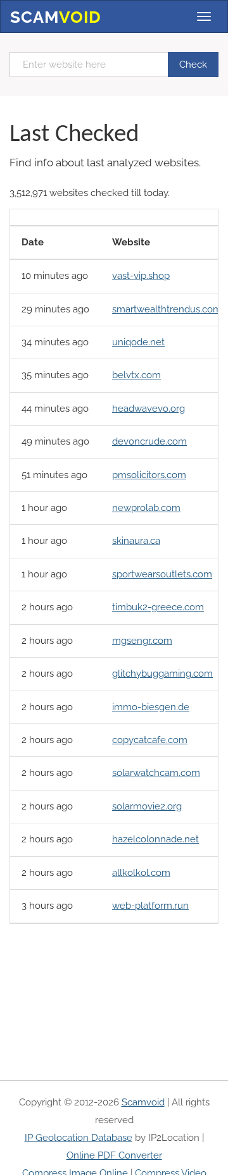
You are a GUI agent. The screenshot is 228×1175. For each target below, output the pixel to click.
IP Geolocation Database (78, 1137)
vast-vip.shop (141, 275)
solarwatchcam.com (156, 772)
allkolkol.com (141, 872)
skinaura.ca (136, 540)
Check (193, 64)
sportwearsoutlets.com (162, 574)
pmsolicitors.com (149, 475)
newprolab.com (146, 508)
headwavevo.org (148, 408)
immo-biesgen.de (150, 707)
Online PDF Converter (114, 1155)
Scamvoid (143, 1102)
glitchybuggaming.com (162, 673)
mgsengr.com (142, 640)
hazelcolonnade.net (155, 839)
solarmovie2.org (147, 806)
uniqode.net (138, 342)
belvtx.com (136, 375)
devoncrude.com (149, 441)
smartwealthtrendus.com (167, 309)
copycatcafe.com (149, 740)
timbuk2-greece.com (158, 607)
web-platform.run (150, 905)
